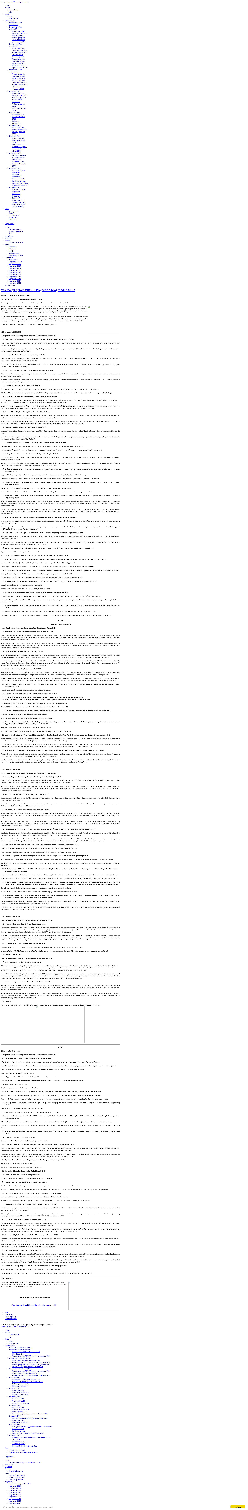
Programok (9, 257)
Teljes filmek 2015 (18, 202)
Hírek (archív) (13, 18)
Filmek (7, 209)
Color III (15, 1327)
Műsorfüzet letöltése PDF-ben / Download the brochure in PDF (34, 1305)
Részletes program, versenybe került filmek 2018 (19, 149)
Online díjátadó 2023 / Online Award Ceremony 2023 (19, 55)
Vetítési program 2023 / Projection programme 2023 (18, 61)
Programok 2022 (15, 270)
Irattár (7, 244)
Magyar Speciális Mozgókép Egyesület (15, 2)
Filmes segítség (10, 1317)
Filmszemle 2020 (14, 112)
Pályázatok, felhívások (13, 248)
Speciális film (9, 1314)
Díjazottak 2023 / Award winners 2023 (19, 49)
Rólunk (7, 8)
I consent (237, 1507)
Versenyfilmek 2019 (19, 130)
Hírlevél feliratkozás (16, 242)
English (7, 227)
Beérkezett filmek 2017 (20, 1422)
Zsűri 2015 (16, 198)
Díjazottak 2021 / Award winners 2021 (19, 94)
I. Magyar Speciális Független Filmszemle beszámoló (19, 192)
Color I (3, 1327)
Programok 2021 (15, 272)
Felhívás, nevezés (18, 181)
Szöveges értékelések (16, 122)
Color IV (21, 1327)
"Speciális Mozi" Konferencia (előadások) (14, 217)
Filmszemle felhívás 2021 (21, 1386)
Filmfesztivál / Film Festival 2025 (15, 24)
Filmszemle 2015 (14, 187)
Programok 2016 (15, 283)
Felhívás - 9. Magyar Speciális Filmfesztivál (20, 66)
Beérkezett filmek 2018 (20, 1409)
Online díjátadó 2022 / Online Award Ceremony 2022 (19, 87)
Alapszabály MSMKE (16, 255)
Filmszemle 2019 (14, 125)
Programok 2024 (15, 266)
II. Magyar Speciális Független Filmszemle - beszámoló (19, 173)
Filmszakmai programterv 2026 (15, 260)
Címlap (7, 5)
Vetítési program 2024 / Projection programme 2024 (18, 40)
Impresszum (9, 1321)
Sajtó (10, 12)
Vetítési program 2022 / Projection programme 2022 (18, 76)
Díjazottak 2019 (18, 127)
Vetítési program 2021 (20, 1384)
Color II (8, 1327)
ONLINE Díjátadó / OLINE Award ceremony (19, 99)
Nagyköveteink (17, 35)
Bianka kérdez (10, 285)
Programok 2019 (15, 277)
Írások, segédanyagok (14, 252)
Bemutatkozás (14, 10)
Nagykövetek (9, 224)
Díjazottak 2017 (18, 162)
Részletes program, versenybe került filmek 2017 (19, 157)
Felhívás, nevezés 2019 (20, 1403)
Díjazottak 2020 (18, 115)
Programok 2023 (15, 268)
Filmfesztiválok (10, 20)
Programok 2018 (15, 279)
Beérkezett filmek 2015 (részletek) (18, 205)
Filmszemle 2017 (14, 153)
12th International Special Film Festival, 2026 (16, 232)
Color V (26, 1327)
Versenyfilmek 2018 (19, 145)
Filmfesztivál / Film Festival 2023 (15, 45)
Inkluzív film (9, 236)
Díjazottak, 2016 (18, 179)
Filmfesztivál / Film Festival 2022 (15, 71)
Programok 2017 (15, 281)
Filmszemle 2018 (14, 136)
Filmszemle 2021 (14, 91)
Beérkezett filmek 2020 (20, 1392)
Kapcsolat (8, 238)
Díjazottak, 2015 (18, 200)
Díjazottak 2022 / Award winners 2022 (19, 81)
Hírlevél (7, 240)
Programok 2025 (15, 264)
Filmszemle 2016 (14, 168)
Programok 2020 (15, 274)
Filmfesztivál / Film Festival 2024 (15, 28)
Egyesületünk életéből (13, 212)
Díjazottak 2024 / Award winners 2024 (19, 32)
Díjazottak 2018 (18, 138)
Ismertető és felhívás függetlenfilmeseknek (20, 184)
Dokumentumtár (11, 1319)
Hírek (7, 14)
